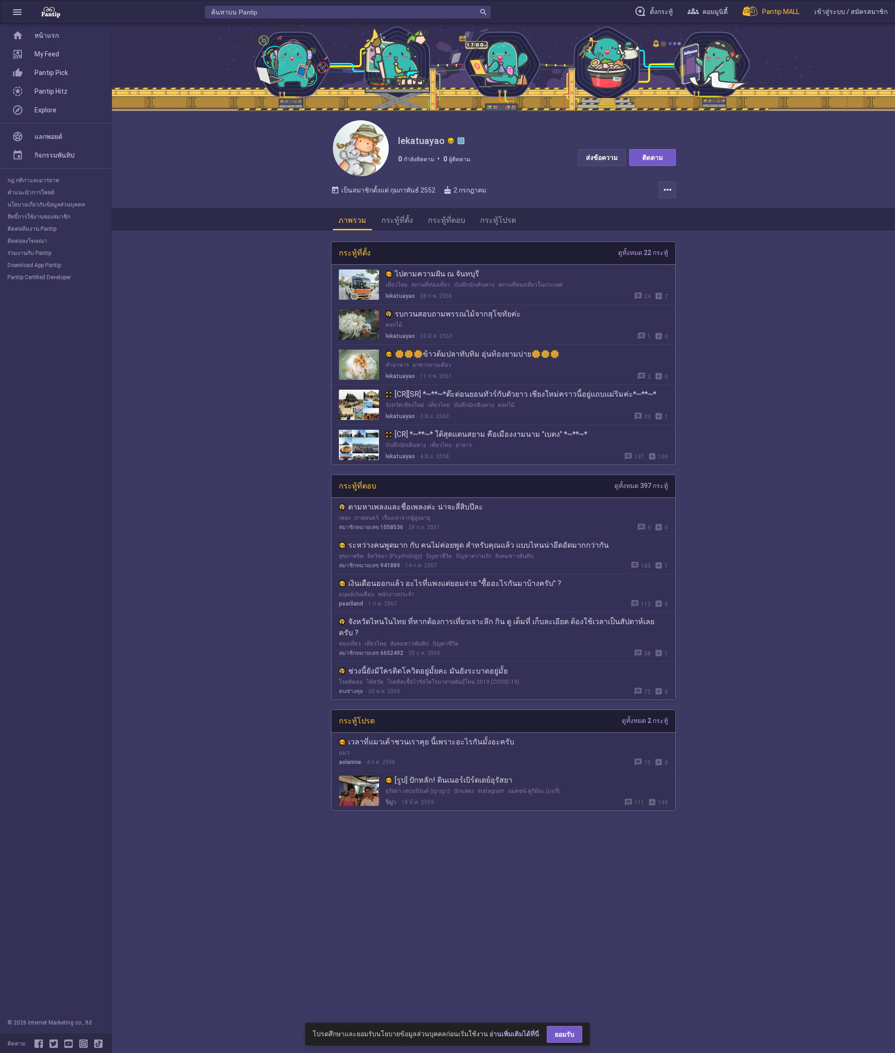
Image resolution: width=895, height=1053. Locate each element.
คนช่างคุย (351, 691)
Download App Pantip (34, 265)
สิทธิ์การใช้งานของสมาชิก (38, 216)
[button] (17, 11)
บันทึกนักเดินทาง (474, 285)
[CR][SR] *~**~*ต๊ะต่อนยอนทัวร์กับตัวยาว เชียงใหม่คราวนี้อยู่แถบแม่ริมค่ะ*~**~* (525, 394)
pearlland (351, 603)
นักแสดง (464, 791)
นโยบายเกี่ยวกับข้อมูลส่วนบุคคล (46, 204)
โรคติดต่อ (351, 682)
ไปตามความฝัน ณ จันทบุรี (437, 273)
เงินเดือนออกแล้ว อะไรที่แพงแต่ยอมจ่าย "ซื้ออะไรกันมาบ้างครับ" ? (454, 583)
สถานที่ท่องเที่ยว (430, 285)
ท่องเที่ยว (350, 643)
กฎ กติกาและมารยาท (33, 180)
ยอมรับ (564, 1034)
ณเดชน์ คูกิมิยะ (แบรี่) (534, 791)
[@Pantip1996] (55, 1043)
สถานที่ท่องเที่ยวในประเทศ (530, 285)
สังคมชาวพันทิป (514, 556)
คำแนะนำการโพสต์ (31, 192)
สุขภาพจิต (351, 556)
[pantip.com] (51, 11)
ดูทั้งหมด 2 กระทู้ (645, 720)
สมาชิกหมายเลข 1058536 (371, 527)
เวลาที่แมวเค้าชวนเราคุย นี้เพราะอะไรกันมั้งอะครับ (431, 741)
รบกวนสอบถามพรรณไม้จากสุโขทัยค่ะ (458, 314)
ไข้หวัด (375, 682)
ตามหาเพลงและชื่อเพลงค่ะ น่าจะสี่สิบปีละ (415, 506)
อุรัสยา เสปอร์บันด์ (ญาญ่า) (418, 791)
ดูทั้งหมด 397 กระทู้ (641, 485)
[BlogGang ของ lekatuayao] (461, 140)
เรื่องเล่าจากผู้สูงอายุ (406, 518)
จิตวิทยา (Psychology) (394, 556)
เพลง (345, 518)
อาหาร (463, 445)
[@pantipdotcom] (85, 1043)
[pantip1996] (70, 1043)
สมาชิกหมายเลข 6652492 (371, 653)
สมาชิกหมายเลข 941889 (369, 565)
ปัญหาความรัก (473, 556)
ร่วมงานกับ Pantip (29, 253)
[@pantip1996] (98, 1043)
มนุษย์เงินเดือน (356, 594)
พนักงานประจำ (396, 594)
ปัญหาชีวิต (439, 556)
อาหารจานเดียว (432, 365)
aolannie (350, 762)
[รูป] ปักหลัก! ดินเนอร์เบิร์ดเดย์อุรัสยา (453, 780)
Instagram (491, 791)
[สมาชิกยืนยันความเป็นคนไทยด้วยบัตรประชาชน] (451, 140)
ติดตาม (652, 157)
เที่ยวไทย (396, 285)
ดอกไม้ (394, 325)
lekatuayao (400, 296)
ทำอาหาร (397, 365)
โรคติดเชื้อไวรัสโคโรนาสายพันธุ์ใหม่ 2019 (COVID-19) (453, 682)
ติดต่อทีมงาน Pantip (31, 229)
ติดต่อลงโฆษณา (27, 241)
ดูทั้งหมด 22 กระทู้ (643, 252)
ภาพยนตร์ (366, 518)
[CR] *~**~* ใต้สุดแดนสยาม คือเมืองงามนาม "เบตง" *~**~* (491, 434)
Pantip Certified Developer (39, 277)
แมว (344, 753)
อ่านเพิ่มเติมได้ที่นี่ (514, 1034)
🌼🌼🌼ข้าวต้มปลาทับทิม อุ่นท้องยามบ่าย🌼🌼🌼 (477, 354)
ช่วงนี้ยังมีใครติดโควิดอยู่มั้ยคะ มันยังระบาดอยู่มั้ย (428, 671)
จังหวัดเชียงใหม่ (405, 405)
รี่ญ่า (391, 802)
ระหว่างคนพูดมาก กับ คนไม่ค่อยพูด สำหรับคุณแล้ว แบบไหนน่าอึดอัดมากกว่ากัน (478, 545)
